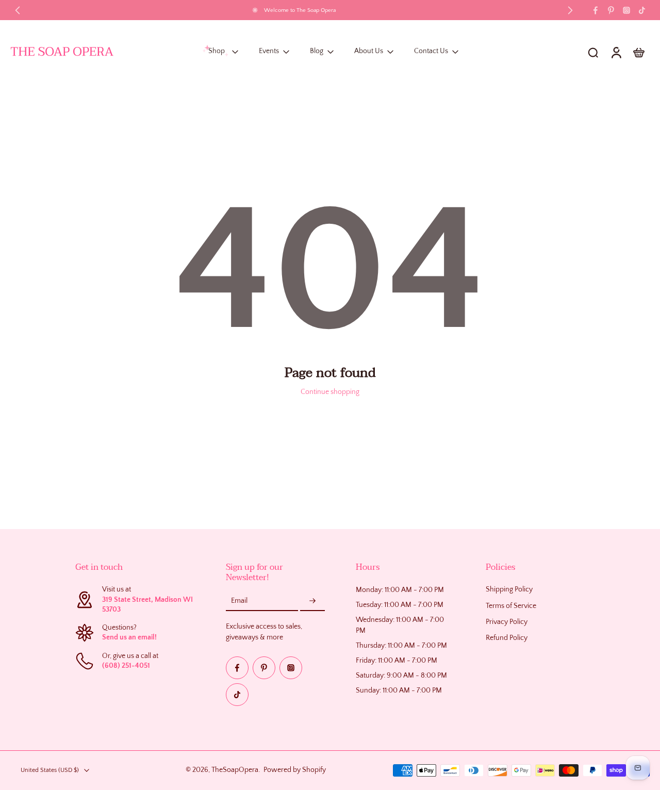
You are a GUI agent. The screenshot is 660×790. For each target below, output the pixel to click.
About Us (368, 51)
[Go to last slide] (17, 10)
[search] (593, 52)
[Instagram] (626, 10)
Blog (316, 51)
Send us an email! (129, 637)
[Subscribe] (312, 601)
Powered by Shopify (294, 770)
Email (239, 601)
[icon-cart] (638, 52)
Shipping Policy (509, 589)
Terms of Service (511, 606)
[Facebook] (595, 10)
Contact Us (431, 51)
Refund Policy (506, 638)
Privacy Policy (506, 622)
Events (269, 51)
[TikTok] (642, 10)
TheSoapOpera (234, 770)
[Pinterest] (611, 10)
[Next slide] (570, 10)
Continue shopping (330, 392)
